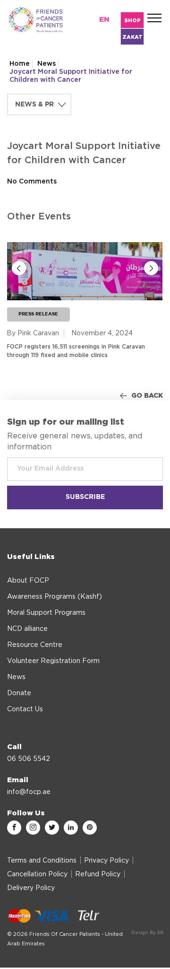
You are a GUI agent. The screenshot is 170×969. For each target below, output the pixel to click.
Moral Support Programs (46, 613)
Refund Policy (97, 874)
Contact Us (25, 709)
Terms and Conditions (41, 860)
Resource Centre (34, 645)
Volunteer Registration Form (53, 661)
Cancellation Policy (37, 874)
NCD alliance (27, 629)
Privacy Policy (106, 860)
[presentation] (19, 268)
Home (19, 64)
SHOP (132, 20)
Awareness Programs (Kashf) (54, 597)
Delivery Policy (31, 888)
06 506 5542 (28, 759)
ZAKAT (132, 37)
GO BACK (147, 396)
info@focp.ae (29, 792)
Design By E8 (147, 932)
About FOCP (28, 580)
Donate (19, 693)
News (46, 64)
